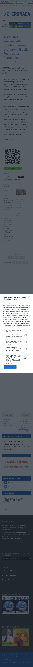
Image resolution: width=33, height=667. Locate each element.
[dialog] (16, 333)
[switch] (25, 335)
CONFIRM (10, 366)
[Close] (29, 298)
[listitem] (16, 331)
